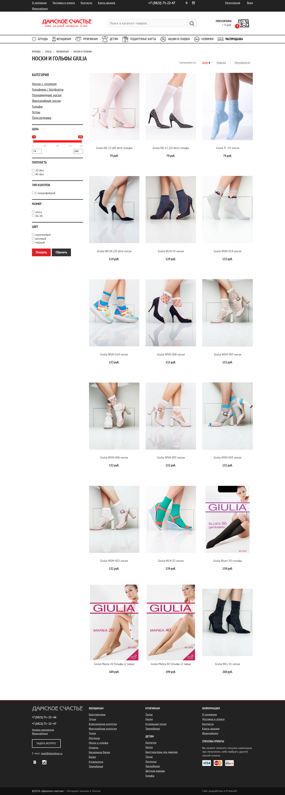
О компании (39, 2)
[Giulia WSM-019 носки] (227, 210)
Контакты (86, 2)
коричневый (43, 235)
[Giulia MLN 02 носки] (171, 519)
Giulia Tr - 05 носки (227, 148)
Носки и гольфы (82, 51)
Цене (205, 62)
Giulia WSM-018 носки (114, 354)
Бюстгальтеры (97, 714)
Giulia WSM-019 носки (227, 251)
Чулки (92, 733)
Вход (250, 2)
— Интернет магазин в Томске (66, 791)
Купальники (96, 761)
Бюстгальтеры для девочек (161, 752)
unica (38, 212)
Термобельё (96, 766)
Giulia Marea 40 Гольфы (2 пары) (171, 664)
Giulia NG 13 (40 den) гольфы (114, 148)
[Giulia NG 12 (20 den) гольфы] (171, 106)
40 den (39, 174)
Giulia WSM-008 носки (171, 354)
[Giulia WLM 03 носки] (171, 210)
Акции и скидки (179, 39)
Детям (114, 39)
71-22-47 (161, 3)
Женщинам (63, 39)
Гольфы (37, 106)
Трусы (92, 719)
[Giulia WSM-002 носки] (114, 519)
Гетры (36, 112)
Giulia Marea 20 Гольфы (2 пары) (114, 664)
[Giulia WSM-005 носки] (171, 416)
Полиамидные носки (46, 95)
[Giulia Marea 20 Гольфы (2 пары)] (114, 622)
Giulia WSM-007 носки (227, 354)
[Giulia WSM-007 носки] (227, 313)
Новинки (207, 39)
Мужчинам (90, 39)
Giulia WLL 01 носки (227, 664)
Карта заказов (106, 2)
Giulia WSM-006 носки (114, 457)
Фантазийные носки (46, 101)
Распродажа (234, 39)
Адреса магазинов (43, 729)
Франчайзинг (40, 8)
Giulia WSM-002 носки (114, 561)
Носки (149, 719)
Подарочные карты (143, 39)
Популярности (242, 62)
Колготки (150, 742)
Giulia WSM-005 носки (171, 457)
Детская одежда (155, 770)
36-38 (38, 216)
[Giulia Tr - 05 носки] (227, 106)
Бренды (43, 39)
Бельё (92, 756)
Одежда (93, 747)
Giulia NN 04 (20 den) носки (114, 251)
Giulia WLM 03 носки (171, 251)
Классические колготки (103, 724)
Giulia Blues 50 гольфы (227, 561)
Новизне (221, 62)
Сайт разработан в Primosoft (219, 791)
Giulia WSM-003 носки (227, 457)
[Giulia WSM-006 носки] (114, 416)
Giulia (48, 51)
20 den (39, 170)
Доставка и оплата (64, 2)
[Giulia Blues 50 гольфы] (227, 519)
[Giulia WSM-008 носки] (171, 313)
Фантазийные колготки (103, 728)
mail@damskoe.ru (51, 753)
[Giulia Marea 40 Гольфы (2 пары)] (171, 622)
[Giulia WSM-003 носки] (227, 416)
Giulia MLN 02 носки (171, 561)
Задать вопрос (46, 743)
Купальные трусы (155, 724)
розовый (40, 238)
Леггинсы (94, 738)
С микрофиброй (45, 193)
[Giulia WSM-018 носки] (114, 313)
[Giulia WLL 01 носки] (227, 622)
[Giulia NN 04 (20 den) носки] (114, 210)
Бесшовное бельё (99, 752)
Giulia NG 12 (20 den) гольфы (171, 148)
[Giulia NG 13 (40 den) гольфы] (114, 106)
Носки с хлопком (44, 84)
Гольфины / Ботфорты (47, 89)
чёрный (40, 242)
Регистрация (232, 2)
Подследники (41, 118)
